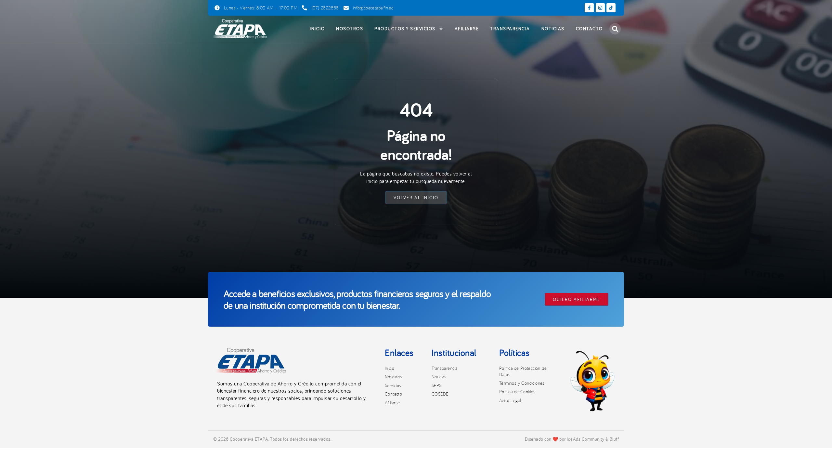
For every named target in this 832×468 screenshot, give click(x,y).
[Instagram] (600, 7)
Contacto (589, 29)
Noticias (553, 29)
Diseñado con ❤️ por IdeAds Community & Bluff (572, 439)
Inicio (317, 29)
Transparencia (510, 29)
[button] (615, 28)
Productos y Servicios (405, 29)
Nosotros (349, 29)
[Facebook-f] (589, 7)
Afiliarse (467, 29)
